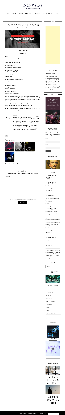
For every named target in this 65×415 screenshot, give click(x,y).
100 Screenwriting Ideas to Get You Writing (52, 197)
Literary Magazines (50, 313)
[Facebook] (37, 116)
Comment (8, 176)
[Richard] (8, 119)
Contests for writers (50, 301)
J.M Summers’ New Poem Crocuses (53, 358)
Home (8, 13)
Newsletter (15, 130)
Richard (15, 115)
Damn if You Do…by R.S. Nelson (53, 399)
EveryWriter (32, 4)
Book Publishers (49, 316)
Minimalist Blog (35, 413)
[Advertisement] (53, 45)
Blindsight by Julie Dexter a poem (52, 339)
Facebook (31, 126)
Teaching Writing (47, 13)
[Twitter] (38, 116)
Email (25, 194)
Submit (56, 13)
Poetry (10, 163)
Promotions (37, 13)
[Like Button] (6, 136)
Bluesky (27, 126)
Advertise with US (33, 17)
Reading (14, 13)
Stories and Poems (17, 163)
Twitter (24, 126)
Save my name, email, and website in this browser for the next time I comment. (23, 199)
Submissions (32, 128)
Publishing (28, 13)
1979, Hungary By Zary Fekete (53, 379)
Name (7, 194)
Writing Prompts (50, 295)
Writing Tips (49, 298)
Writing (21, 13)
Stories (48, 307)
